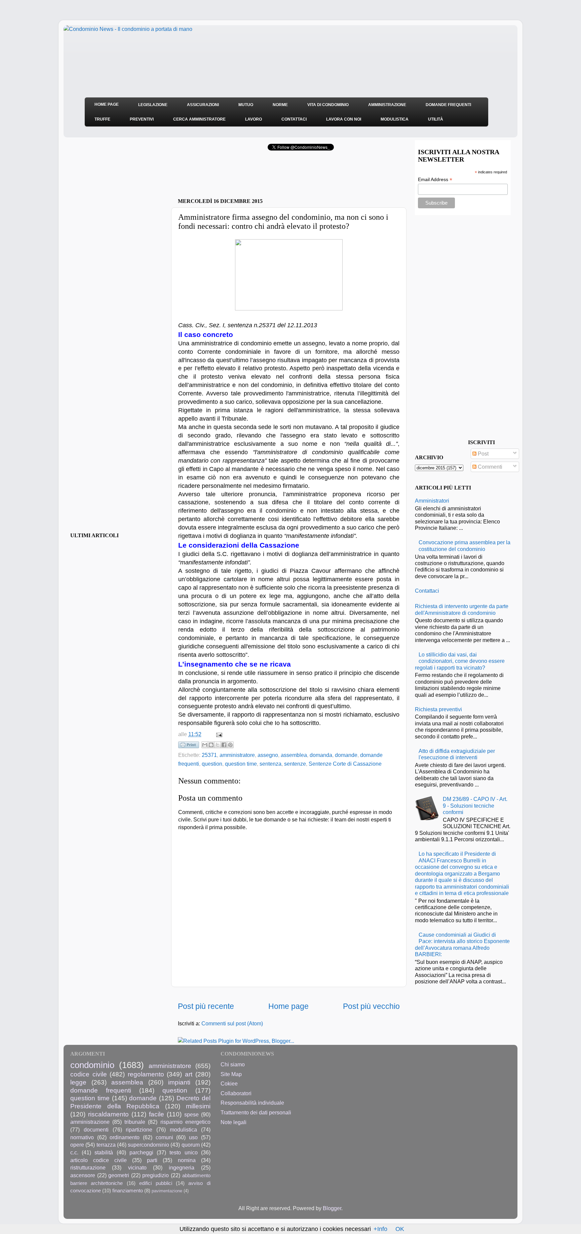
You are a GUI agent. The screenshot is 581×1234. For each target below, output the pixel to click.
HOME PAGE (106, 104)
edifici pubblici (155, 1183)
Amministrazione (387, 104)
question (212, 764)
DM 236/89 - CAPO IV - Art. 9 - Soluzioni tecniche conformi (475, 805)
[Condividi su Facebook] (224, 744)
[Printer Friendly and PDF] (188, 746)
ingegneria (181, 1167)
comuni (164, 1137)
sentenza (270, 764)
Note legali (233, 1122)
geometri (118, 1175)
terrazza (106, 1145)
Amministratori (432, 501)
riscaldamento (108, 1114)
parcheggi (141, 1152)
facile (156, 1114)
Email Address (435, 179)
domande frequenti (100, 1090)
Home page (288, 1006)
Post (482, 454)
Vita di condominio (328, 104)
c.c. (74, 1152)
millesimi (198, 1106)
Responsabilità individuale (252, 1103)
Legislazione (152, 104)
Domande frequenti (448, 104)
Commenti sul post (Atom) (232, 1023)
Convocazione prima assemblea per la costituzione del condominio (464, 545)
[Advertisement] (256, 176)
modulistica (183, 1129)
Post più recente (206, 1006)
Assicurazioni (203, 104)
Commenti (489, 467)
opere (77, 1145)
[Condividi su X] (217, 744)
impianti (179, 1082)
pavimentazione (167, 1190)
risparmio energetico (185, 1122)
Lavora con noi (343, 119)
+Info (380, 1229)
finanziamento (127, 1190)
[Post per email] (218, 734)
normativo (82, 1137)
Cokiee (229, 1083)
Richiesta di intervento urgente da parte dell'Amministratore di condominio (461, 609)
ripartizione (139, 1129)
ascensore (82, 1175)
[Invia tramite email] (204, 744)
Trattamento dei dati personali (256, 1112)
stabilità (103, 1152)
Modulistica (395, 119)
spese (191, 1114)
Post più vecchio (371, 1006)
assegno (268, 755)
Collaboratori (236, 1093)
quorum (191, 1145)
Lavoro (253, 119)
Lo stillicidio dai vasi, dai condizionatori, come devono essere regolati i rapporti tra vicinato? (460, 661)
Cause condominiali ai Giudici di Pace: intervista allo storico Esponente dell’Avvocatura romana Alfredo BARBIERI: (462, 944)
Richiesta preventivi (438, 709)
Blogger (332, 1208)
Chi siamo (233, 1064)
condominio (92, 1065)
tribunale (134, 1122)
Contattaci (294, 119)
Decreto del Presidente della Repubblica (140, 1102)
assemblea (294, 755)
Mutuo (245, 104)
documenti (96, 1129)
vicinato (137, 1167)
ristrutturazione (88, 1167)
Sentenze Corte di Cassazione (345, 764)
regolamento (146, 1074)
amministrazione (90, 1122)
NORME (280, 104)
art (188, 1074)
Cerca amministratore (199, 119)
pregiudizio (155, 1175)
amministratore (237, 755)
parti (152, 1160)
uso (193, 1137)
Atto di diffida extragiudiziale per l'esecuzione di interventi (457, 754)
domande (346, 755)
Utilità (435, 119)
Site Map (231, 1074)
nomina (187, 1160)
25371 (209, 755)
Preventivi (142, 119)
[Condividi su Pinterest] (230, 744)
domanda (321, 755)
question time (241, 764)
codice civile (88, 1074)
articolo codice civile (98, 1160)
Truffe (102, 119)
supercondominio (148, 1145)
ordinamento (125, 1137)
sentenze (295, 764)
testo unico (183, 1152)
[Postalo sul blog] (211, 744)
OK (399, 1229)
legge (78, 1082)
